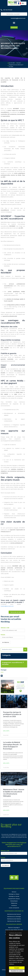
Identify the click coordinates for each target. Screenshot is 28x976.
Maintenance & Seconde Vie (14, 911)
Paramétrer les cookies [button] (17, 971)
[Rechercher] (25, 649)
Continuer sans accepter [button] (15, 932)
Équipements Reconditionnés (14, 888)
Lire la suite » (6, 730)
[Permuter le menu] (14, 23)
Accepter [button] (16, 967)
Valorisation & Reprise (14, 924)
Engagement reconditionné (15, 64)
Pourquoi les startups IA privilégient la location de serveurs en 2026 (12, 714)
